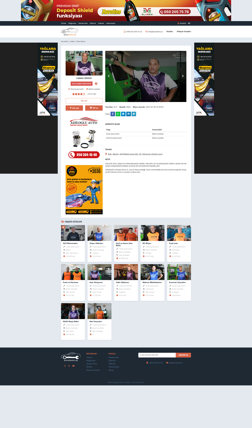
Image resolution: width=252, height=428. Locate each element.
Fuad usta (173, 243)
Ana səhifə (64, 41)
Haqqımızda (114, 357)
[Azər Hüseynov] (99, 272)
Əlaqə (111, 370)
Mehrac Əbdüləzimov (152, 282)
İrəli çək (75, 108)
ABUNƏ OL (183, 355)
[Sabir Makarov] (126, 272)
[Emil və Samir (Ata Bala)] (126, 233)
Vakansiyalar (110, 23)
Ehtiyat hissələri (184, 32)
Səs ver (84, 101)
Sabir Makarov (122, 282)
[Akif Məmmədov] (73, 233)
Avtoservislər (83, 23)
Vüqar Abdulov (96, 243)
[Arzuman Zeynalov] (179, 272)
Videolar (101, 23)
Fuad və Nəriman (70, 282)
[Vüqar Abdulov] (99, 233)
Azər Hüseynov (96, 282)
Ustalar (63, 23)
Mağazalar (72, 23)
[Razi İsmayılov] (99, 311)
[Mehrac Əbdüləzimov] (152, 272)
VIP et (95, 108)
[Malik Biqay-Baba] (73, 311)
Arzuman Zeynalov (177, 282)
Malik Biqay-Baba (71, 322)
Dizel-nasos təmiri (73, 247)
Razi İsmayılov (96, 322)
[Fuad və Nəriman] (73, 272)
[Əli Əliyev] (152, 233)
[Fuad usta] (179, 233)
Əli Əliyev (147, 243)
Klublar (170, 32)
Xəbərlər (93, 23)
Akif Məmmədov (70, 243)
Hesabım (183, 23)
